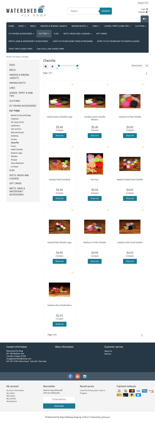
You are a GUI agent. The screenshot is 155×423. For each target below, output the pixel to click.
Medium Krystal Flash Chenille (130, 179)
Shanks (14, 156)
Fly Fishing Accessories (21, 33)
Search (106, 11)
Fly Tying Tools (17, 122)
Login (143, 9)
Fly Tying (43, 33)
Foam (13, 146)
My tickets (11, 396)
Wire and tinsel (17, 132)
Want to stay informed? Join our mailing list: (53, 391)
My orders (11, 393)
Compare (59, 130)
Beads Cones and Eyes (21, 115)
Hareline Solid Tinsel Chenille (129, 242)
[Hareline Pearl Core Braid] (59, 163)
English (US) (143, 3)
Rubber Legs (16, 153)
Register (142, 12)
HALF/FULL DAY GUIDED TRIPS (50, 49)
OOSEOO (85, 417)
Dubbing (14, 136)
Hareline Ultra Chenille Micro (59, 305)
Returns (107, 354)
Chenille (25, 57)
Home (11, 26)
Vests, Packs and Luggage (76, 33)
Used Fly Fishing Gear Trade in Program (73, 41)
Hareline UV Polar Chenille (130, 117)
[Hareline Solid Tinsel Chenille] (130, 226)
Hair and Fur (16, 129)
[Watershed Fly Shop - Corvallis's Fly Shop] (26, 10)
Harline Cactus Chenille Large (59, 117)
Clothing (140, 26)
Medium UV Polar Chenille (95, 242)
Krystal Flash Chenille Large (59, 242)
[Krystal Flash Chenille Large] (59, 226)
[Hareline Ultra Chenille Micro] (59, 289)
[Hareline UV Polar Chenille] (130, 101)
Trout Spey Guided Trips (20, 49)
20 (147, 66)
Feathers (14, 119)
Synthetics (15, 126)
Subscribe (59, 406)
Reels (33, 26)
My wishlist (11, 399)
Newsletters (12, 401)
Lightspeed (105, 417)
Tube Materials (17, 163)
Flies (56, 33)
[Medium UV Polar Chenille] (95, 226)
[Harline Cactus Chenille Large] (59, 101)
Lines (95, 26)
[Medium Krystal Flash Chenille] (130, 163)
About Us (108, 351)
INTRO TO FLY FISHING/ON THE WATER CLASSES (118, 41)
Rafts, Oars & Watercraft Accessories (28, 41)
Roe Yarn (95, 179)
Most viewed (137, 66)
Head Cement (17, 149)
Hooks (14, 139)
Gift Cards (101, 33)
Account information (15, 390)
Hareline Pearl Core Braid (59, 179)
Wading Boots (79, 26)
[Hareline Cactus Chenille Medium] (95, 101)
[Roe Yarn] (95, 163)
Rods (21, 26)
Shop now (60, 136)
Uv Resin (14, 166)
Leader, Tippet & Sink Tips (116, 26)
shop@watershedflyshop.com (18, 359)
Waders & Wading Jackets (53, 26)
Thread (14, 160)
